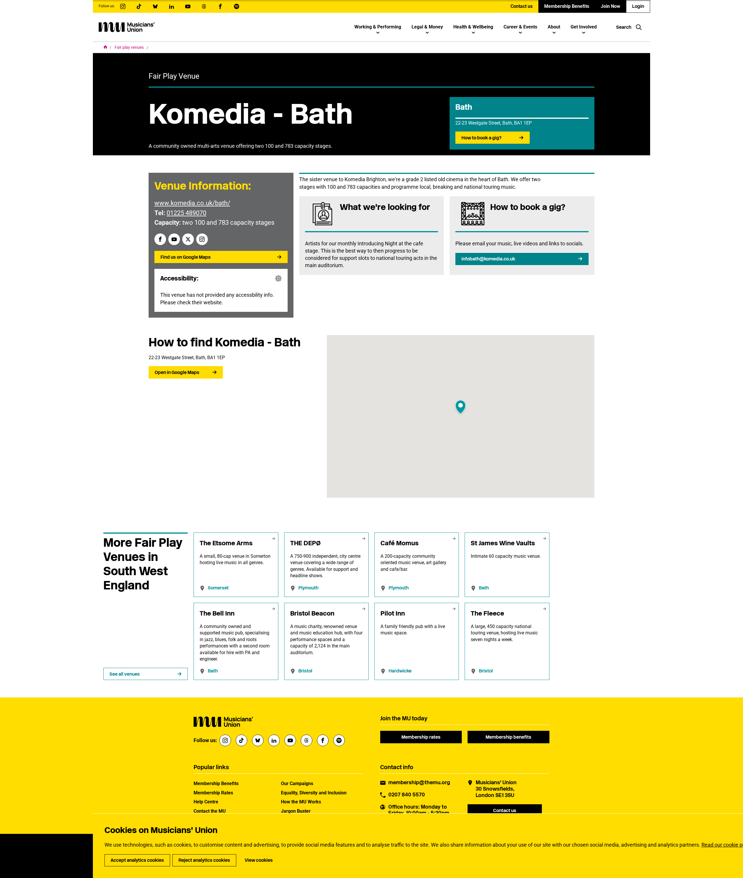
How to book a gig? (481, 138)
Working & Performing (377, 27)
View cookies (259, 860)
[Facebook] (160, 239)
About (554, 27)
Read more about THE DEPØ (326, 565)
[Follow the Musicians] (123, 6)
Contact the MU (210, 811)
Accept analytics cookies (137, 860)
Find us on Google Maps (185, 257)
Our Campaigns (297, 783)
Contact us (522, 6)
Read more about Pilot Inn (417, 641)
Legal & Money (427, 27)
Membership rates (421, 737)
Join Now (610, 6)
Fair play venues (130, 47)
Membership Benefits (566, 6)
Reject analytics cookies (204, 860)
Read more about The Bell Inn (236, 641)
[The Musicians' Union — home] (126, 27)
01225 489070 (186, 213)
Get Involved (584, 27)
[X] (188, 239)
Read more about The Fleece (507, 641)
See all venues (124, 674)
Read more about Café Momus (417, 565)
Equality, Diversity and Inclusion (314, 793)
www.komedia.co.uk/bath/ (192, 203)
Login (638, 6)
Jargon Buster (296, 811)
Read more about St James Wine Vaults (507, 565)
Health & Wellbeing (473, 27)
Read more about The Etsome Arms (236, 565)
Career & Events (520, 27)
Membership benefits (508, 737)
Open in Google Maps (177, 372)
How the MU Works (301, 802)
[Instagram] (202, 239)
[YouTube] (174, 239)
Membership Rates (213, 793)
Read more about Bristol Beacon (326, 641)
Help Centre (206, 802)
